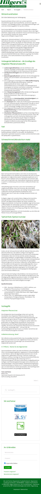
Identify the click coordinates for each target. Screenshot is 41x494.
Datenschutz (24, 489)
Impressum (36, 484)
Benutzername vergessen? (11, 474)
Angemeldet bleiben (11, 463)
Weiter (35, 380)
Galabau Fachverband (31, 482)
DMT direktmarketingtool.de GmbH (20, 486)
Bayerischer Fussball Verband (21, 481)
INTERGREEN (20, 482)
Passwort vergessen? (10, 471)
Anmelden (7, 467)
